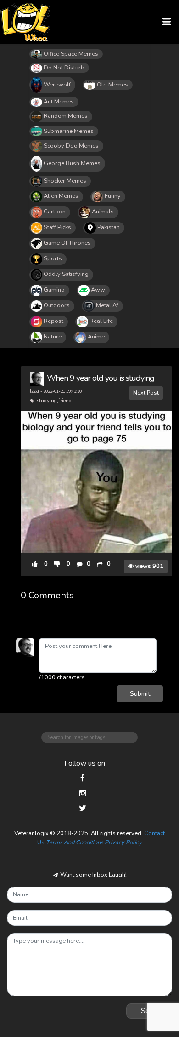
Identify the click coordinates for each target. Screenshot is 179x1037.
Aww (98, 290)
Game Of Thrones (67, 243)
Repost (53, 321)
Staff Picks (57, 227)
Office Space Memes (71, 54)
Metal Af (107, 305)
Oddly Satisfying (66, 274)
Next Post (146, 392)
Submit (140, 693)
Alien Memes (61, 196)
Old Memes (112, 84)
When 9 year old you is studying (100, 378)
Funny (113, 196)
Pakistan (108, 227)
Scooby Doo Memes (71, 146)
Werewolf (57, 84)
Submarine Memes (69, 131)
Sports (53, 258)
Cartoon (55, 211)
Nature (53, 336)
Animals (103, 211)
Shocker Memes (65, 181)
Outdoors (57, 305)
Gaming (54, 290)
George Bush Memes (72, 163)
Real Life (101, 321)
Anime (96, 336)
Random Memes (66, 116)
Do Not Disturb (64, 67)
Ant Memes (59, 101)
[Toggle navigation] (167, 21)
